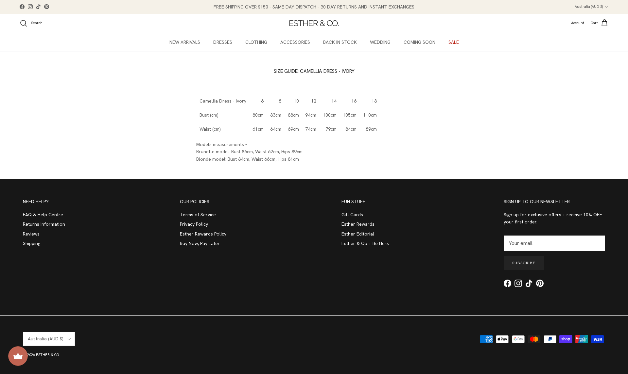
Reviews (31, 234)
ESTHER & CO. (48, 354)
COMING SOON (419, 42)
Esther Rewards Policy (203, 234)
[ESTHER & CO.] (314, 23)
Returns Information (44, 224)
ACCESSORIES (295, 42)
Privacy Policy (194, 224)
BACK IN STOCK (340, 42)
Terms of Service (198, 215)
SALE (453, 42)
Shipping (31, 243)
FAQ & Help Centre (43, 215)
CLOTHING (256, 42)
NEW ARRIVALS (184, 42)
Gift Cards (352, 215)
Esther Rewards (358, 224)
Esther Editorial (357, 234)
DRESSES (222, 42)
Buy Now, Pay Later (200, 243)
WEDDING (380, 42)
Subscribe (523, 263)
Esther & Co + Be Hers (365, 243)
